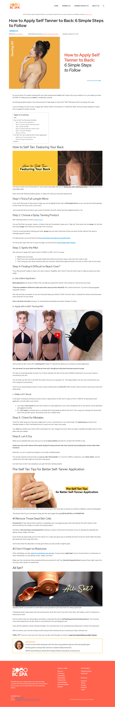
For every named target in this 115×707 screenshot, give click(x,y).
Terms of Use (61, 680)
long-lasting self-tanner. (67, 243)
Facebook (84, 680)
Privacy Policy (61, 678)
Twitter (83, 683)
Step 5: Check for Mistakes (23, 131)
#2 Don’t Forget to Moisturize (24, 139)
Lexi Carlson (19, 34)
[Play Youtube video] (57, 335)
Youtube (83, 685)
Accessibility (61, 675)
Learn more (89, 14)
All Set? (16, 141)
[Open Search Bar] (103, 6)
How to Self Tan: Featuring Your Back (25, 120)
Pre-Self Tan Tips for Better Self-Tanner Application (30, 135)
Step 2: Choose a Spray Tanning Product (27, 124)
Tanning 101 (66, 6)
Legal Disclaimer (62, 682)
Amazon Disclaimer (63, 684)
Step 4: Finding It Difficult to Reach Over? (27, 128)
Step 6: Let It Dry (20, 133)
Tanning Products (81, 6)
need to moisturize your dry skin (42, 553)
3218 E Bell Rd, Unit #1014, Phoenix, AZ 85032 (27, 700)
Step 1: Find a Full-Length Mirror (25, 122)
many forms (38, 220)
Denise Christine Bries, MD (50, 34)
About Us (95, 6)
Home (56, 6)
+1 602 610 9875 (19, 698)
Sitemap (60, 686)
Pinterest (84, 687)
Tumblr (83, 689)
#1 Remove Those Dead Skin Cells (26, 137)
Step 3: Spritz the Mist (22, 126)
